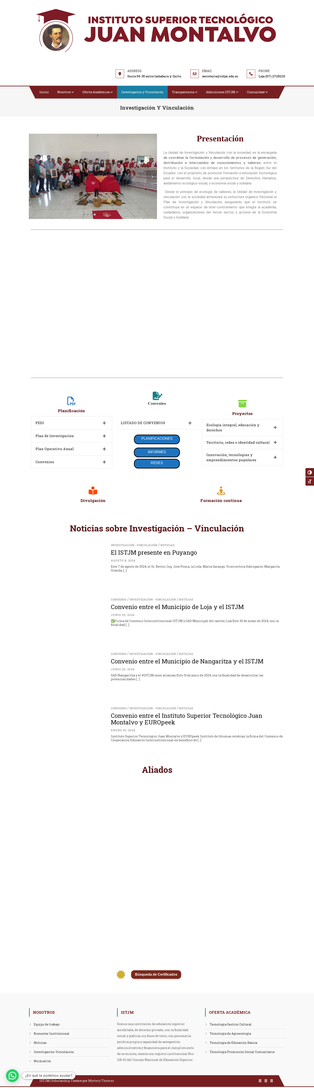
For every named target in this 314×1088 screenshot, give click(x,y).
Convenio (118, 599)
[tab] (71, 422)
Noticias (167, 545)
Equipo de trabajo (47, 1024)
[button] (84, 214)
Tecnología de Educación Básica (233, 1043)
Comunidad (256, 92)
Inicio (44, 92)
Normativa (42, 1061)
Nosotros (64, 92)
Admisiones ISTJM (220, 92)
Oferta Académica (96, 92)
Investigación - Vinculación (134, 545)
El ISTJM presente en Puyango (154, 552)
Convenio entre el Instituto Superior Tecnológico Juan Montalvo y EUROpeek (186, 719)
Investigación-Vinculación (54, 1052)
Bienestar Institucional (51, 1033)
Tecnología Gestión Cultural (231, 1024)
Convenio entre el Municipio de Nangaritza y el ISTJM (187, 661)
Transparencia (183, 92)
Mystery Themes (101, 1081)
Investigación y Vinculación (142, 92)
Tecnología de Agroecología (230, 1033)
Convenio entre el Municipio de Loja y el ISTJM (177, 607)
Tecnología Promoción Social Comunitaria (242, 1052)
